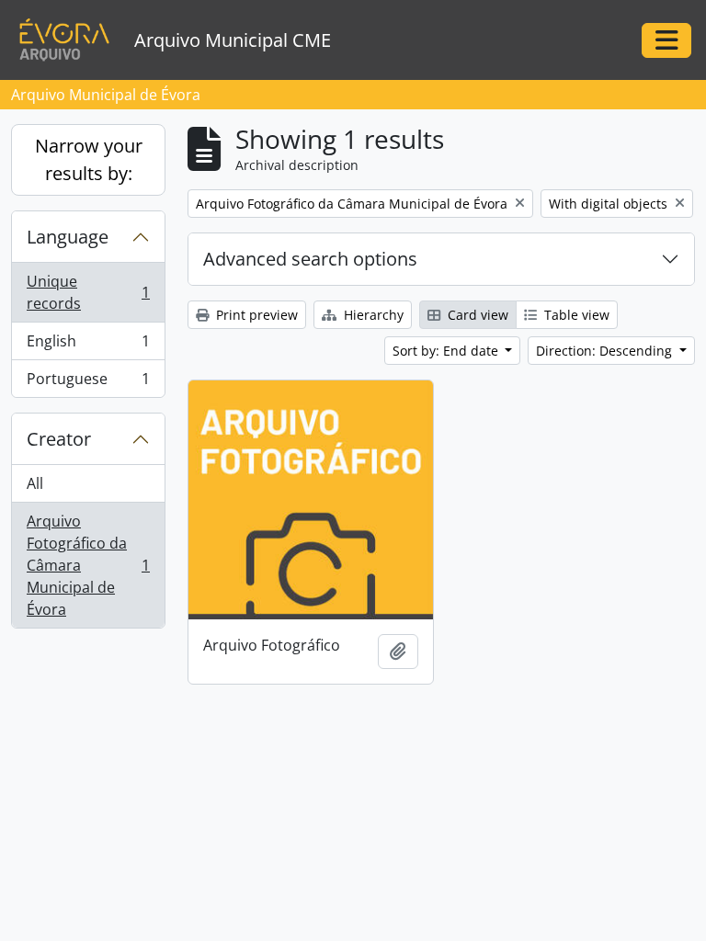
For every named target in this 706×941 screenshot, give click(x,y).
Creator (59, 438)
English (88, 345)
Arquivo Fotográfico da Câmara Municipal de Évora (88, 565)
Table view (575, 314)
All (35, 483)
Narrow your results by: (88, 159)
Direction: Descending (606, 350)
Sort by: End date (447, 350)
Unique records (88, 292)
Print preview (255, 314)
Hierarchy (372, 314)
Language (67, 236)
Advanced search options (310, 258)
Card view (476, 314)
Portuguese (88, 382)
